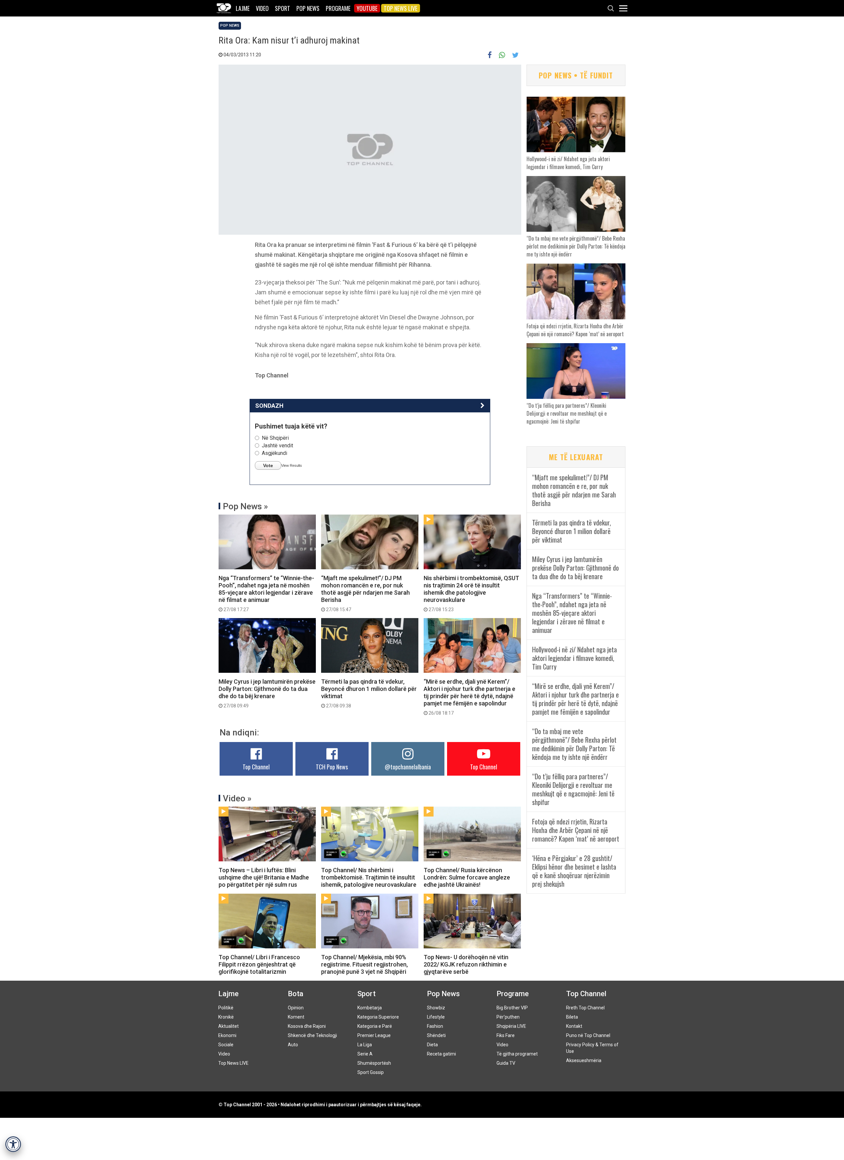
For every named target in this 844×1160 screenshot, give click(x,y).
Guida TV (506, 1063)
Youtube (367, 8)
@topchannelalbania (408, 766)
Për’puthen (508, 1017)
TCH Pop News (332, 766)
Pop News (307, 8)
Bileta (572, 1017)
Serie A (365, 1053)
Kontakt (574, 1026)
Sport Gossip (370, 1072)
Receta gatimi (441, 1053)
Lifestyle (436, 1017)
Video (262, 8)
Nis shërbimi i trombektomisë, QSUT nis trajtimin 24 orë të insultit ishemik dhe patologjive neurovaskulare (471, 593)
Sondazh (269, 405)
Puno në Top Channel (588, 1035)
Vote (268, 465)
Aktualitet (228, 1026)
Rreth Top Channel (585, 1007)
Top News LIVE (400, 8)
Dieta (432, 1044)
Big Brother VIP (512, 1007)
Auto (293, 1044)
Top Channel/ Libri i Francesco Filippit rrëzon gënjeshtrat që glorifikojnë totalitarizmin (259, 964)
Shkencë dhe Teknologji (312, 1035)
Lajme (243, 8)
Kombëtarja (369, 1007)
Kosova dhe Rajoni (307, 1026)
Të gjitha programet (517, 1053)
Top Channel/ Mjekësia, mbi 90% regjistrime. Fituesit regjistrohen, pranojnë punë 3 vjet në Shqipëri (364, 964)
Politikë (225, 1007)
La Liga (364, 1044)
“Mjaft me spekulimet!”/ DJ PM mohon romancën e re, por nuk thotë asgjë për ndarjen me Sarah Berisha (365, 593)
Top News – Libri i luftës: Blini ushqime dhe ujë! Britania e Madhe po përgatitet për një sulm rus (264, 877)
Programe (338, 8)
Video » (237, 798)
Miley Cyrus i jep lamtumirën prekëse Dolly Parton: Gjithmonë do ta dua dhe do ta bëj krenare (267, 693)
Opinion (296, 1007)
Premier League (374, 1035)
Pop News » (245, 506)
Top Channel (256, 766)
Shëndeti (436, 1035)
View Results (291, 465)
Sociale (225, 1044)
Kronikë (226, 1017)
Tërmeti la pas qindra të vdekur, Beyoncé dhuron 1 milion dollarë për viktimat (369, 693)
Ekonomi (227, 1035)
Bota (295, 994)
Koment (296, 1017)
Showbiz (436, 1007)
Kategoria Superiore (378, 1017)
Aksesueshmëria (583, 1060)
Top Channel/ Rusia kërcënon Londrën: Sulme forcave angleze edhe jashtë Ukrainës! (467, 877)
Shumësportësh (374, 1063)
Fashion (435, 1026)
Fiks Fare (506, 1035)
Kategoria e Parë (374, 1026)
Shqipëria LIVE (511, 1026)
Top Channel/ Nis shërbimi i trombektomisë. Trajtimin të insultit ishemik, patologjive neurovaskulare (368, 877)
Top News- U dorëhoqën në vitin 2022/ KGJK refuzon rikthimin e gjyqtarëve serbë (466, 964)
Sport (282, 8)
